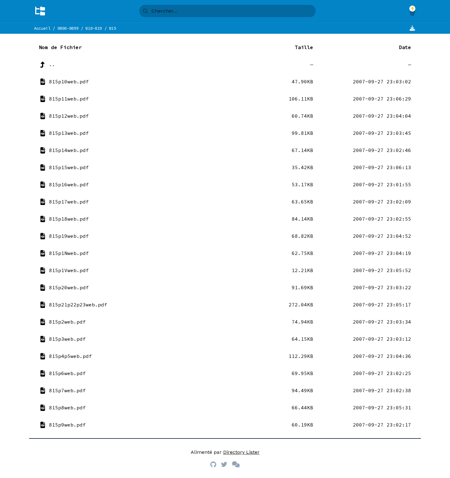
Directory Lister (241, 452)
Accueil (42, 28)
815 (112, 28)
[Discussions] (236, 464)
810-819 (93, 28)
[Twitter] (224, 464)
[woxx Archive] (40, 11)
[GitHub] (213, 464)
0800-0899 (68, 28)
